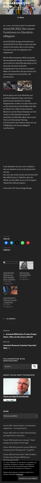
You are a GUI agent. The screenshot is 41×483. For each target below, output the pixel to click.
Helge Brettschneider (25, 25)
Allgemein (11, 319)
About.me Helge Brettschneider (16, 396)
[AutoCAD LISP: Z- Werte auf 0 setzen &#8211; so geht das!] (10, 290)
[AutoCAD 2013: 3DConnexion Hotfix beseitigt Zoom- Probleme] (10, 265)
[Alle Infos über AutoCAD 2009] (26, 265)
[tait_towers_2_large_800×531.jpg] (10, 90)
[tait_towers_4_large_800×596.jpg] (25, 90)
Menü (22, 17)
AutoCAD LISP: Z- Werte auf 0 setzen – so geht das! (10, 300)
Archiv (6, 411)
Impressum (19, 474)
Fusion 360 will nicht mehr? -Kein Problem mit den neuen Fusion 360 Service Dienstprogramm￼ (19, 457)
